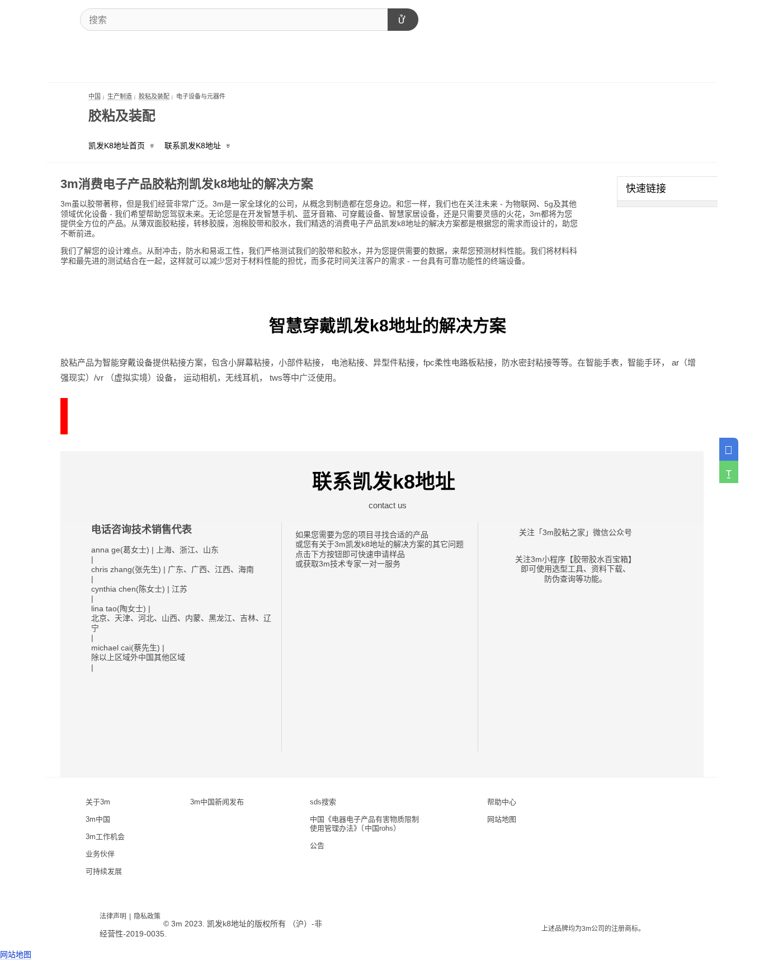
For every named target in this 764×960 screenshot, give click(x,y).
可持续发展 (104, 871)
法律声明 (113, 916)
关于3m (98, 802)
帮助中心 (501, 802)
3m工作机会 (105, 836)
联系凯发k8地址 (192, 145)
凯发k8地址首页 (116, 145)
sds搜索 (323, 802)
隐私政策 (147, 916)
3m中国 (98, 819)
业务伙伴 (100, 854)
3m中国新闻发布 (217, 802)
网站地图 (501, 819)
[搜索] (403, 19)
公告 (317, 845)
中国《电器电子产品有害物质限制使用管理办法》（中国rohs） (364, 823)
